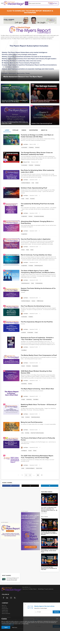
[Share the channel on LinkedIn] (49, 486)
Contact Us (4, 607)
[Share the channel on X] (30, 486)
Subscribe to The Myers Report (29, 589)
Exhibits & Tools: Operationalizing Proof (34, 188)
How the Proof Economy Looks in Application (36, 239)
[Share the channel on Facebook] (11, 486)
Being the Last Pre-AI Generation (32, 422)
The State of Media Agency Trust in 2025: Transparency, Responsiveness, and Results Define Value (38, 272)
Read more (14, 627)
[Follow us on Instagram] (11, 597)
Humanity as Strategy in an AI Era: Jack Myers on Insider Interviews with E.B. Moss (13, 579)
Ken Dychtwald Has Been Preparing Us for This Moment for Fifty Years (49, 568)
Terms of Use (5, 612)
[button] (37, 145)
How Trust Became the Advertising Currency (35, 306)
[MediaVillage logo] (11, 589)
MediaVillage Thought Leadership (45, 589)
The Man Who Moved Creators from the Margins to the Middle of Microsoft (49, 533)
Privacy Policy (5, 608)
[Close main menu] (57, 618)
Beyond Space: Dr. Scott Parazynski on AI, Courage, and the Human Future (49, 551)
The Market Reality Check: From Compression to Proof (39, 355)
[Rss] (14, 597)
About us (44, 130)
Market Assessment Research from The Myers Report (22, 77)
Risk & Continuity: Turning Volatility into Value (36, 255)
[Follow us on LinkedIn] (7, 597)
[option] (30, 60)
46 (38, 475)
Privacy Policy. (25, 623)
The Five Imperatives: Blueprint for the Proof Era (37, 322)
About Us (4, 605)
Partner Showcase (6, 613)
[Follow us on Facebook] (3, 597)
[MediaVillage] (14, 3)
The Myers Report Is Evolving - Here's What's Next (37, 389)
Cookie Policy (5, 610)
